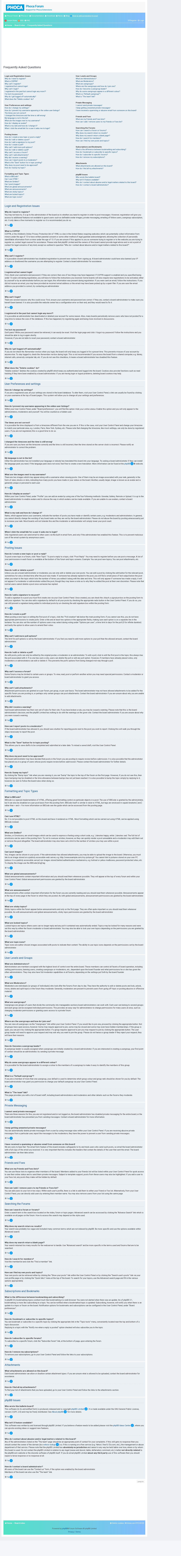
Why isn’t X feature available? (87, 180)
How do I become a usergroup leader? (91, 89)
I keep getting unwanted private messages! (93, 108)
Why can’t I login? (12, 89)
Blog (67, 16)
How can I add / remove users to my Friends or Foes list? (99, 122)
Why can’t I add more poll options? (19, 147)
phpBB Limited (77, 1409)
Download (51, 16)
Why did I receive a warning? (16, 157)
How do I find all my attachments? (89, 168)
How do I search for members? (88, 138)
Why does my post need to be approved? (21, 165)
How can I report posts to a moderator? (21, 160)
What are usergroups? (85, 84)
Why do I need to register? (15, 79)
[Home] (15, 7)
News (60, 16)
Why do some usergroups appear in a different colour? (98, 91)
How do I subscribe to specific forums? (92, 155)
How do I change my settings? (17, 108)
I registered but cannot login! (16, 86)
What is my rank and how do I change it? (21, 126)
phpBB (127, 464)
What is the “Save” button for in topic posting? (23, 162)
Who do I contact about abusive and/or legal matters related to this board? (106, 182)
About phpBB (57, 1412)
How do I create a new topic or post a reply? (23, 137)
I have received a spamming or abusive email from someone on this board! (106, 110)
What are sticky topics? (14, 192)
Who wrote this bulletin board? (88, 177)
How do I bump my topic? (15, 168)
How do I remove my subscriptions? (90, 157)
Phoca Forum (12, 16)
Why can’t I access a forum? (16, 152)
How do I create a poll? (14, 145)
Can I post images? (12, 184)
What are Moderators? (85, 81)
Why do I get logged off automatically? (20, 96)
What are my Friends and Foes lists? (90, 119)
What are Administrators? (86, 79)
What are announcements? (16, 189)
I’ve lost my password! (14, 94)
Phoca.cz (24, 16)
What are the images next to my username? (22, 121)
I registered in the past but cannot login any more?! (25, 91)
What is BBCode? (12, 176)
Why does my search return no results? (92, 133)
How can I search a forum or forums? (91, 130)
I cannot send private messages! (89, 105)
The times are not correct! (15, 113)
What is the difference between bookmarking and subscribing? (101, 149)
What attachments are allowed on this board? (94, 166)
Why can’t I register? (13, 84)
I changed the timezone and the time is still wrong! (25, 115)
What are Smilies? (12, 181)
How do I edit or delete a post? (17, 140)
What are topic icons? (13, 197)
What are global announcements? (18, 187)
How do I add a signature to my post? (20, 142)
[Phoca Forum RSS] (19, 21)
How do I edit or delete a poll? (17, 150)
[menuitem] (27, 21)
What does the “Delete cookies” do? (19, 99)
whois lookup (49, 1444)
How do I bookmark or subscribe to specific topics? (97, 152)
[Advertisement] (74, 46)
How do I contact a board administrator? (92, 185)
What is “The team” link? (85, 96)
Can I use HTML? (11, 179)
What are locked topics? (14, 194)
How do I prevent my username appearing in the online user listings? (32, 110)
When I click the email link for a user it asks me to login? (27, 128)
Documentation (38, 16)
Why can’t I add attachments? (17, 155)
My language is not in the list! (16, 118)
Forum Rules (12, 20)
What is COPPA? (11, 81)
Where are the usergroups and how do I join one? (96, 86)
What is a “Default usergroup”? (88, 94)
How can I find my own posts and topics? (92, 141)
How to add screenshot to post (85, 16)
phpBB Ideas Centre (121, 1425)
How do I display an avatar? (16, 123)
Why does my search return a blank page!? (93, 135)
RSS (22, 20)
